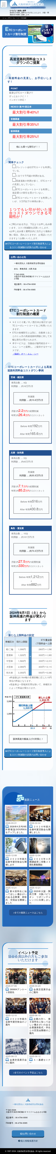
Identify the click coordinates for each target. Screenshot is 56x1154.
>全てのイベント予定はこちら (28, 1072)
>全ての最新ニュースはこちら (28, 912)
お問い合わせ (29, 1133)
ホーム (4, 18)
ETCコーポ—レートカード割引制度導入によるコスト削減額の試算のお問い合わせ (29, 245)
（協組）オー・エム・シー (25, 353)
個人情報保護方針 (29, 1140)
